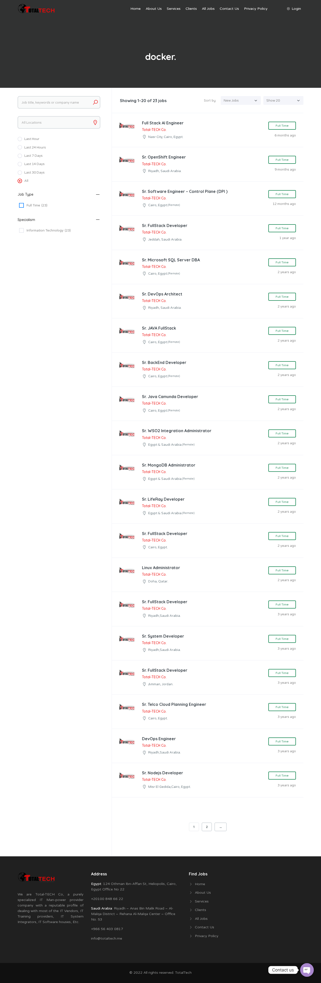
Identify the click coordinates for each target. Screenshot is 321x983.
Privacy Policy (256, 9)
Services (174, 9)
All (26, 181)
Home (135, 9)
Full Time (37, 205)
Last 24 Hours (35, 147)
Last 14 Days (34, 164)
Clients (191, 9)
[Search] (95, 102)
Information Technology (49, 231)
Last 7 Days (33, 156)
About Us (154, 9)
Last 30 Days (34, 173)
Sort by (210, 100)
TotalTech (183, 972)
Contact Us (229, 9)
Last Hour (31, 139)
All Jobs (208, 9)
